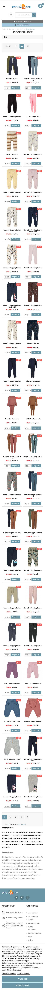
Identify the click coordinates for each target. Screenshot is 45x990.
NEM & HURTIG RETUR (23, 25)
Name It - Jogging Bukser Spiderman (33, 230)
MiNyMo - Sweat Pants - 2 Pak (33, 79)
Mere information (9, 973)
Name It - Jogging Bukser (12, 116)
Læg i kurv (15, 88)
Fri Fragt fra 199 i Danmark (23, 22)
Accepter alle (22, 985)
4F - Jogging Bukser (33, 116)
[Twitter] (22, 898)
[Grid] (22, 46)
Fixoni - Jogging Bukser (12, 721)
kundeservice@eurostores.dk (17, 918)
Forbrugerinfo (33, 916)
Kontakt (30, 920)
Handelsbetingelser (35, 933)
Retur (30, 937)
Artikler (30, 940)
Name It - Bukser (12, 154)
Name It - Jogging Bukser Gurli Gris (12, 306)
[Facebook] (16, 898)
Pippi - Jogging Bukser (12, 683)
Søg (34, 15)
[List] (27, 46)
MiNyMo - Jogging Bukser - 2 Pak (33, 457)
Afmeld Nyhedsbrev (32, 928)
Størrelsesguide (33, 923)
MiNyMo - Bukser (12, 79)
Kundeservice (33, 913)
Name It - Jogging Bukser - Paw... (33, 760)
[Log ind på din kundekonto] (11, 15)
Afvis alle (22, 979)
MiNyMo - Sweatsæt (33, 381)
